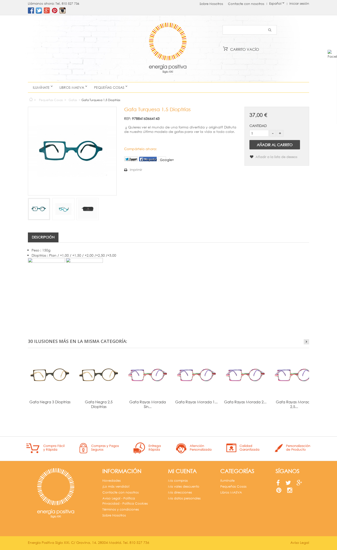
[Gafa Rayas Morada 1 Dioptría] (196, 375)
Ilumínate (41, 87)
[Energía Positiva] (168, 48)
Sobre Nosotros (211, 4)
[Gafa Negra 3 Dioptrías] (50, 375)
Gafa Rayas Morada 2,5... (294, 404)
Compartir (149, 159)
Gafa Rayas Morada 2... (245, 401)
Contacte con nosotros (246, 4)
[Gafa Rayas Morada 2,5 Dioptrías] (294, 375)
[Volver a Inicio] (30, 98)
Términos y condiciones (120, 509)
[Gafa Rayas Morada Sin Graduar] (147, 375)
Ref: (127, 118)
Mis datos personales (184, 498)
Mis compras (178, 481)
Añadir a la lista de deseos (276, 157)
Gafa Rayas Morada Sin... (147, 404)
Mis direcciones (180, 492)
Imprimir (136, 170)
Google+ (163, 159)
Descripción (43, 237)
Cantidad (258, 125)
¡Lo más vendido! (116, 486)
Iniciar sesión (299, 3)
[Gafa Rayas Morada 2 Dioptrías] (245, 375)
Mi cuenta (182, 471)
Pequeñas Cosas (109, 87)
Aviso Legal (299, 542)
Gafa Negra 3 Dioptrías (50, 401)
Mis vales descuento (183, 486)
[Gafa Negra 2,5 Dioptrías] (99, 375)
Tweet (131, 159)
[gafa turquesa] (39, 209)
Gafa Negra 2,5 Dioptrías (98, 404)
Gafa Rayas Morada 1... (196, 401)
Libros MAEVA (71, 87)
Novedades (111, 481)
